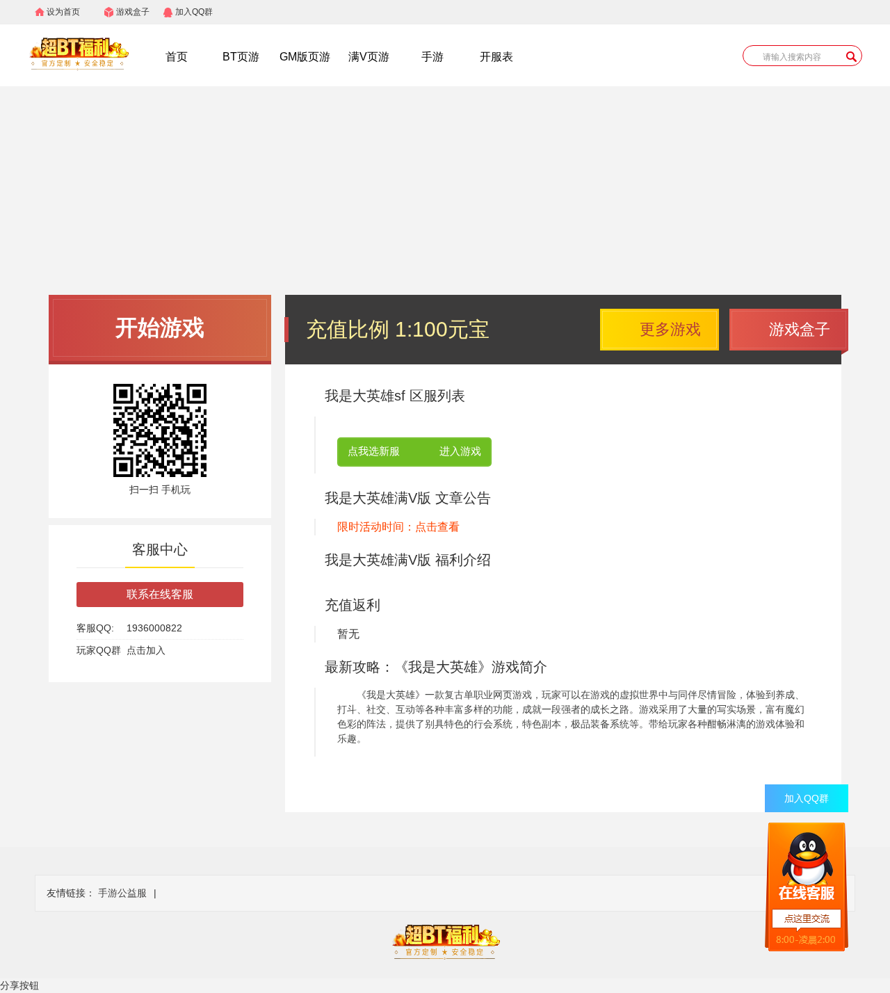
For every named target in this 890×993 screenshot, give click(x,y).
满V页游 (368, 57)
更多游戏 (670, 329)
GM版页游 (305, 57)
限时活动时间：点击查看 (398, 527)
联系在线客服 (160, 594)
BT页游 (240, 57)
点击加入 (146, 650)
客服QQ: (95, 627)
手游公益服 (122, 892)
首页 (176, 57)
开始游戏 (159, 327)
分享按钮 (19, 985)
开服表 (496, 57)
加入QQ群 (194, 12)
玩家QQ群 (98, 650)
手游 (432, 57)
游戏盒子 (132, 12)
